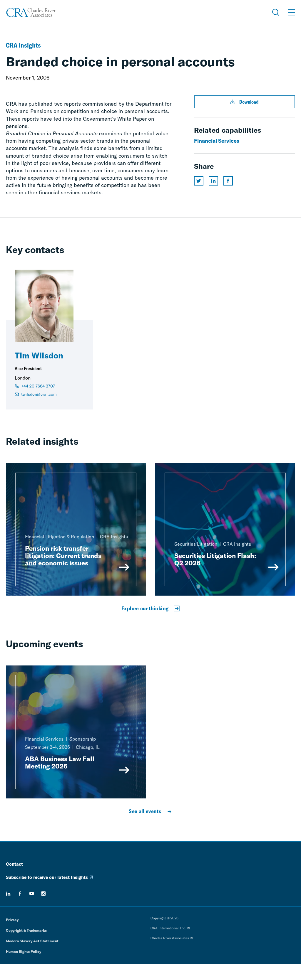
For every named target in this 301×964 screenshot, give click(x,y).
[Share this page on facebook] (228, 181)
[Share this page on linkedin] (213, 181)
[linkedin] (8, 893)
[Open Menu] (291, 12)
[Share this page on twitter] (198, 181)
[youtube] (31, 893)
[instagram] (43, 893)
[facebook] (20, 893)
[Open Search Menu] (275, 12)
